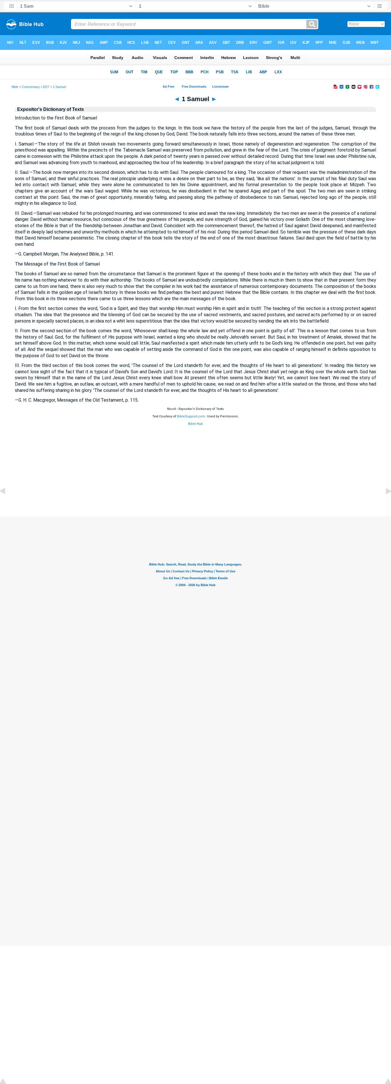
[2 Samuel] (384, 504)
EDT (46, 87)
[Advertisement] (195, 475)
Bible (15, 87)
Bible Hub (195, 424)
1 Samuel (59, 87)
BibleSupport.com (191, 416)
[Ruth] (7, 504)
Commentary (31, 87)
